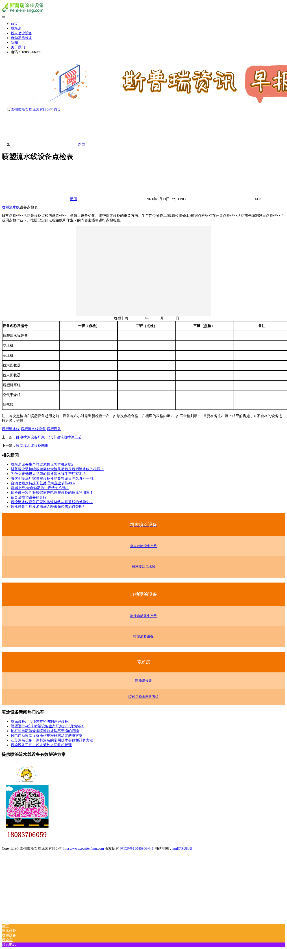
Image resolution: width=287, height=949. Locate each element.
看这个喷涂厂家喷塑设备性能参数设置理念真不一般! (52, 478)
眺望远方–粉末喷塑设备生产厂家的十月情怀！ (47, 726)
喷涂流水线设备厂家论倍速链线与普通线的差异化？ (52, 502)
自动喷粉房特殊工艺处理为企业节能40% (43, 483)
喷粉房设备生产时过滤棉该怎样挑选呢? (42, 464)
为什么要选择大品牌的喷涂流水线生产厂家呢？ (48, 474)
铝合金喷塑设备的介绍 (29, 497)
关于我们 (18, 47)
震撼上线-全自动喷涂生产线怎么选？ (40, 488)
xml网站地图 (182, 848)
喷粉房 (16, 28)
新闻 (14, 42)
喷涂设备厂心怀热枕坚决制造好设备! (40, 721)
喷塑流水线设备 (33, 429)
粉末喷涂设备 (21, 33)
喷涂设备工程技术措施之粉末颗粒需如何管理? (47, 507)
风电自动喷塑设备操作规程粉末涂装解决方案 (47, 735)
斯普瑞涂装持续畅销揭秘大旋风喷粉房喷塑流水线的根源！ (57, 469)
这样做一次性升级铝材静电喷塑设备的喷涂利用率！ (52, 492)
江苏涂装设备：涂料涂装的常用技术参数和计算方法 (52, 740)
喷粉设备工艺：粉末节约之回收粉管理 (41, 745)
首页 (14, 24)
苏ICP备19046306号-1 (137, 848)
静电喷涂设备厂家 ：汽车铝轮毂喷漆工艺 (49, 437)
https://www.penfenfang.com (83, 848)
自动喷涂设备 (21, 38)
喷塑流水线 (11, 207)
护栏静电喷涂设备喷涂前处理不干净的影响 (45, 731)
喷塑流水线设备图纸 (32, 445)
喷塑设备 (54, 429)
